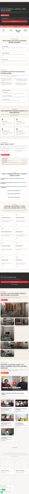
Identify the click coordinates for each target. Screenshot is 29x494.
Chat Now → (3, 489)
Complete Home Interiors (5, 217)
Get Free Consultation (4, 15)
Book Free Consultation (4, 154)
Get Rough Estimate (14, 21)
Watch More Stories (4, 372)
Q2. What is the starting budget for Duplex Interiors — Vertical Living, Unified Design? (13, 183)
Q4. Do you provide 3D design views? (14, 190)
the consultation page (14, 456)
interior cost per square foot (5, 454)
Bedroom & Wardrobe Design (6, 231)
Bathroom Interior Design (5, 245)
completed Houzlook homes (15, 454)
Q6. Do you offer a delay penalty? (14, 197)
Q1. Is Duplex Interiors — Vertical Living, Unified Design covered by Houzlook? (12, 179)
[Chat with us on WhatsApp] (2, 492)
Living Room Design (19, 231)
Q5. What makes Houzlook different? (14, 193)
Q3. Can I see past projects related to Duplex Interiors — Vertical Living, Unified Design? (13, 187)
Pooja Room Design (19, 245)
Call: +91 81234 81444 (14, 284)
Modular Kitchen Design (20, 217)
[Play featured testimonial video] (14, 383)
